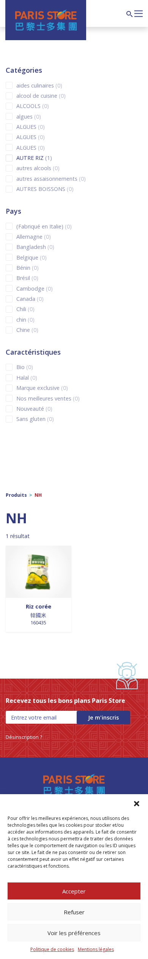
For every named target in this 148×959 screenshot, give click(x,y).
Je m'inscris (103, 717)
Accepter (74, 891)
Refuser (74, 912)
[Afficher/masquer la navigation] (138, 12)
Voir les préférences (74, 933)
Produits (16, 495)
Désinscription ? (24, 737)
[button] (136, 803)
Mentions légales (96, 949)
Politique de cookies (52, 949)
